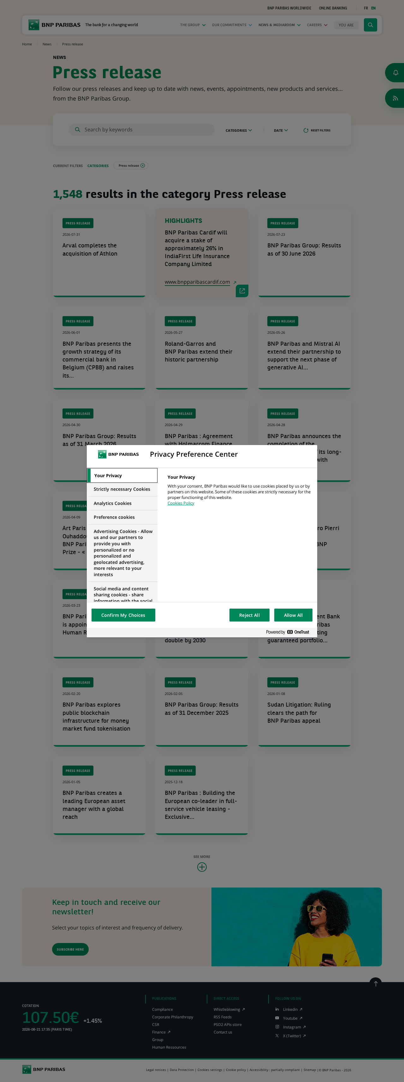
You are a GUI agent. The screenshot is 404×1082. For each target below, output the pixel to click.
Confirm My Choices (123, 615)
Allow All (293, 615)
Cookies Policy (181, 503)
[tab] (122, 476)
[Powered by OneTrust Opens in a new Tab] (290, 632)
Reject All (249, 615)
